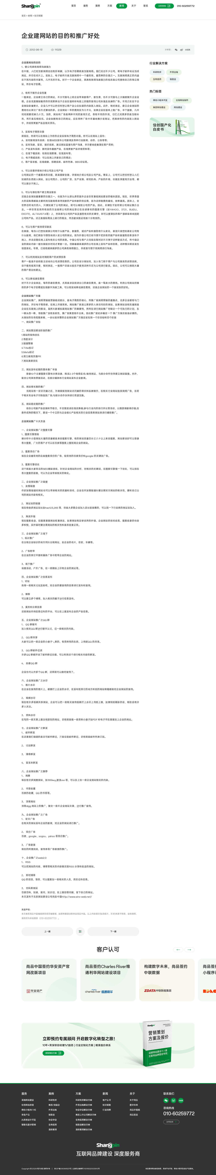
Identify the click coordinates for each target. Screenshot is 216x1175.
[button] (178, 950)
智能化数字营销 (29, 1125)
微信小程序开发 (160, 100)
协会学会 (53, 1120)
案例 (97, 5)
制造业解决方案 (83, 1125)
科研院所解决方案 (84, 1100)
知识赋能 (38, 16)
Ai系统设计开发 (29, 1120)
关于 (133, 5)
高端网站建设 (28, 1100)
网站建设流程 (156, 1169)
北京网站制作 (38, 101)
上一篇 (47, 931)
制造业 (173, 79)
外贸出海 (174, 72)
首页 (73, 5)
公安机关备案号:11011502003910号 (86, 1169)
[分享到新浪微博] (181, 50)
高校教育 (53, 1129)
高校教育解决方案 (84, 1129)
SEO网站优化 (50, 469)
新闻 (121, 5)
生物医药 (157, 79)
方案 (109, 5)
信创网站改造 (28, 1105)
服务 (85, 5)
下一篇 (113, 931)
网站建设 (178, 107)
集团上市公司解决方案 (86, 1115)
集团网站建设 (159, 107)
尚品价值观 (135, 1110)
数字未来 (134, 1105)
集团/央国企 (54, 1105)
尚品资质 (134, 1115)
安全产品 (26, 1115)
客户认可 (107, 1100)
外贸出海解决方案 (84, 1105)
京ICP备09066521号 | (63, 1169)
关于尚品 (134, 1100)
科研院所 (157, 72)
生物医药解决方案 (84, 1120)
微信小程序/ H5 (29, 1110)
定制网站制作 (182, 100)
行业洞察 (107, 1110)
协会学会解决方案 (84, 1110)
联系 (145, 5)
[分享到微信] (176, 50)
